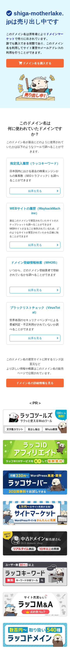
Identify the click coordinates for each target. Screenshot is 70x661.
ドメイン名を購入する (37, 63)
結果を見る (35, 190)
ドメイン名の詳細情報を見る (34, 383)
